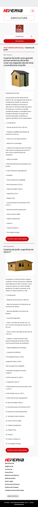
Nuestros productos (12, 475)
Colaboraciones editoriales (14, 490)
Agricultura (19, 18)
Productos (20, 36)
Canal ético (9, 472)
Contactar (20, 41)
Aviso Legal (9, 481)
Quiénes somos (10, 478)
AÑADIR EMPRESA (12, 496)
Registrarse (9, 466)
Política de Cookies (11, 487)
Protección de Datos (12, 484)
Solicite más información (17, 239)
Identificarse (9, 463)
